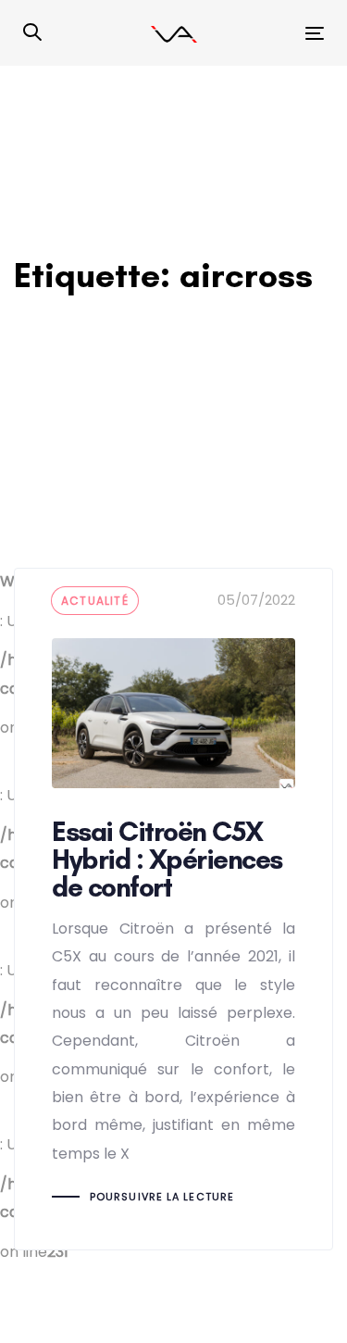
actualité (95, 601)
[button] (32, 33)
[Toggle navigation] (274, 33)
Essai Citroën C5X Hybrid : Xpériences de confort (173, 909)
